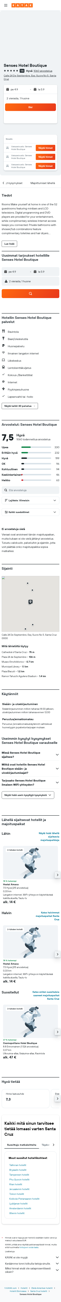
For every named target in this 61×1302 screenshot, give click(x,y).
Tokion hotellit (16, 1193)
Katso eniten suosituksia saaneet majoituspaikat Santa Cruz (46, 995)
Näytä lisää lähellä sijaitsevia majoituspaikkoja (49, 837)
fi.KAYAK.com (11, 1288)
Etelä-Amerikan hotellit (42, 1288)
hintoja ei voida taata (28, 1247)
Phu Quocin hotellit (19, 1179)
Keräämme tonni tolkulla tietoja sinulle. (27, 1263)
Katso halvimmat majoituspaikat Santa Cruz (47, 916)
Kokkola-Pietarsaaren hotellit (24, 1198)
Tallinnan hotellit (17, 1165)
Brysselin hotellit (17, 1169)
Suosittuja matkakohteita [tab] (21, 1144)
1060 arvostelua (43, 70)
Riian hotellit (15, 1184)
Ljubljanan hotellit (18, 1203)
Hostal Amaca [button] (11, 884)
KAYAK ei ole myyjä (16, 1257)
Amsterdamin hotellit (20, 1208)
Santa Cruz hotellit (38, 1291)
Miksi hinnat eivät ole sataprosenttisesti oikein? (28, 1270)
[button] (5, 5)
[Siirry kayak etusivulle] (22, 5)
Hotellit (24, 1288)
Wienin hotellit (17, 1213)
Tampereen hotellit (19, 1174)
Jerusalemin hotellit (19, 1189)
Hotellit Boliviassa (18, 1291)
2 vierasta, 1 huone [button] (18, 98)
